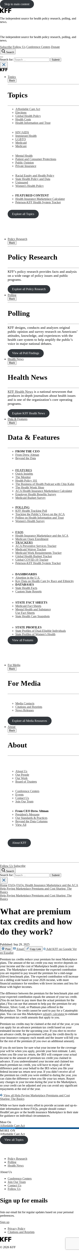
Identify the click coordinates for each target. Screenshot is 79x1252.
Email (20, 949)
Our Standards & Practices (31, 818)
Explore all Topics (23, 214)
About (11, 726)
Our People (22, 774)
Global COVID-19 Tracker (31, 559)
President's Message (27, 814)
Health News (16, 359)
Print (8, 949)
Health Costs (23, 119)
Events (19, 794)
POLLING (22, 507)
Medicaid (21, 142)
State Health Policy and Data (32, 179)
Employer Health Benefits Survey (35, 494)
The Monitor (23, 477)
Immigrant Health (26, 135)
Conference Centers (38, 47)
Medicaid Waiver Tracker (30, 549)
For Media (14, 665)
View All (20, 824)
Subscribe (6, 47)
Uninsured (21, 182)
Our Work (21, 778)
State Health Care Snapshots (32, 616)
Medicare (21, 146)
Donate (55, 47)
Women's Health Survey (30, 521)
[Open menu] (1, 57)
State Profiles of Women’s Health (35, 634)
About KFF (19, 842)
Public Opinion (24, 162)
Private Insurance (25, 166)
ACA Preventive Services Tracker (35, 546)
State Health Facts (26, 588)
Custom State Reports (28, 591)
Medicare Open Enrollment (31, 539)
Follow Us (19, 47)
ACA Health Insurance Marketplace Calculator (43, 491)
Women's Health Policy (29, 185)
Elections (20, 112)
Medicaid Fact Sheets (28, 606)
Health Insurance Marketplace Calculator (40, 198)
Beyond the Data (25, 458)
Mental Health (24, 155)
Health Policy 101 (26, 480)
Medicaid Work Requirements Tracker (38, 552)
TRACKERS (24, 542)
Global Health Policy (28, 116)
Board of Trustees (26, 781)
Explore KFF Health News (28, 413)
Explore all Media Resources (29, 720)
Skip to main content (16, 4)
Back (12, 80)
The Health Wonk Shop (29, 487)
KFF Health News (20, 392)
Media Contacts (24, 703)
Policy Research (17, 239)
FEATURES (23, 470)
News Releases (24, 710)
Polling (12, 295)
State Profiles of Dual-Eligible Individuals (40, 630)
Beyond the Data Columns (31, 821)
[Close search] (4, 65)
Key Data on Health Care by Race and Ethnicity (44, 581)
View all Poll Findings (25, 353)
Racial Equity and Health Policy (34, 175)
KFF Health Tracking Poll (31, 510)
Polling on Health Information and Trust (39, 517)
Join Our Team (24, 801)
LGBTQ (20, 139)
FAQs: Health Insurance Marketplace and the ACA (47, 885)
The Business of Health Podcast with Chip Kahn (44, 484)
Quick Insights (24, 473)
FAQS (19, 532)
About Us (21, 771)
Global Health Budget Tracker (33, 556)
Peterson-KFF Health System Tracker (38, 202)
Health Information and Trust (32, 122)
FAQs (12, 885)
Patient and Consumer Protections (35, 159)
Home (3, 885)
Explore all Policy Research (29, 289)
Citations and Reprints (28, 706)
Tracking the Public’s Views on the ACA (40, 514)
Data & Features (17, 419)
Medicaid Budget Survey (30, 497)
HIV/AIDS (22, 132)
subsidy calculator (54, 1014)
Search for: (7, 59)
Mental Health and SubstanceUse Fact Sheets (33, 611)
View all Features (22, 640)
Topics (12, 76)
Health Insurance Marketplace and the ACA (41, 535)
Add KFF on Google (59, 949)
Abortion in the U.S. (27, 577)
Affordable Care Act (27, 109)
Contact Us (22, 798)
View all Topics (13, 1139)
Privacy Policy (16, 1228)
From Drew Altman (27, 454)
